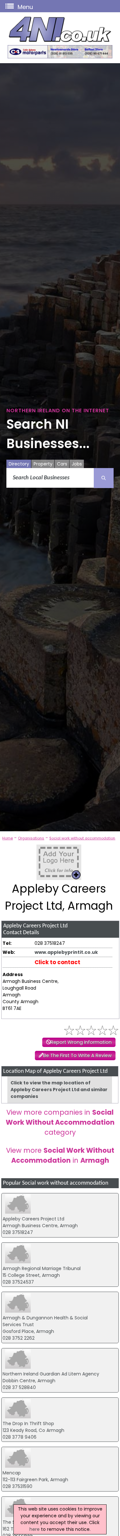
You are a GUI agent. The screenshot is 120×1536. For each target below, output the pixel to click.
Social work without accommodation (82, 838)
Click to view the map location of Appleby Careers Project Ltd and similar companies (59, 1090)
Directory (19, 464)
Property (43, 464)
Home (7, 838)
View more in (60, 1155)
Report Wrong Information (81, 1042)
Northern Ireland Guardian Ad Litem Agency (51, 1374)
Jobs (77, 464)
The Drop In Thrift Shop (28, 1423)
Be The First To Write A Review (77, 1055)
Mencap (12, 1473)
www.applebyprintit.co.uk (66, 952)
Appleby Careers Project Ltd (33, 1219)
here (34, 1529)
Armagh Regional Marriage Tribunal (42, 1268)
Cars (62, 464)
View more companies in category (60, 1122)
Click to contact (57, 962)
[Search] (104, 478)
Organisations (31, 838)
